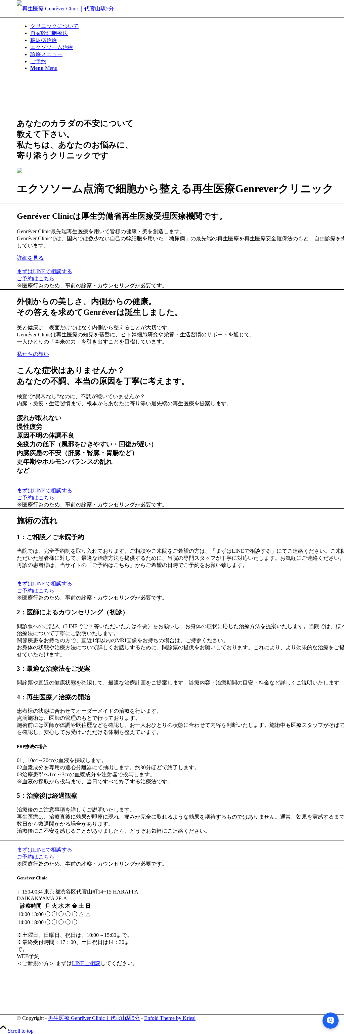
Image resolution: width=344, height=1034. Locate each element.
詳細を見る (30, 258)
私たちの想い (33, 354)
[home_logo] (65, 8)
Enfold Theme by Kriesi (170, 1018)
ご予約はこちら (35, 278)
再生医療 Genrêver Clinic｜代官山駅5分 (94, 1018)
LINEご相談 (86, 963)
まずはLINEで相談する (44, 271)
